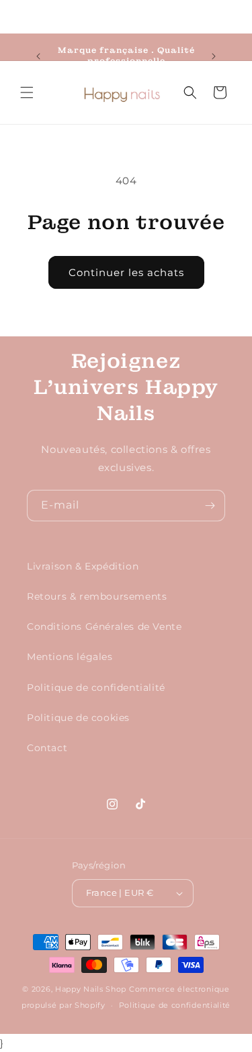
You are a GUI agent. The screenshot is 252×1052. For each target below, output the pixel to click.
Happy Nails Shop (90, 989)
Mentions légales (70, 657)
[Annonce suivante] (213, 56)
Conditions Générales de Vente (104, 626)
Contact (47, 748)
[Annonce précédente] (38, 56)
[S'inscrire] (209, 505)
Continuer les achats (126, 272)
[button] (27, 92)
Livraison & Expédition (82, 566)
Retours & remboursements (97, 596)
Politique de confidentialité (96, 687)
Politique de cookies (78, 718)
